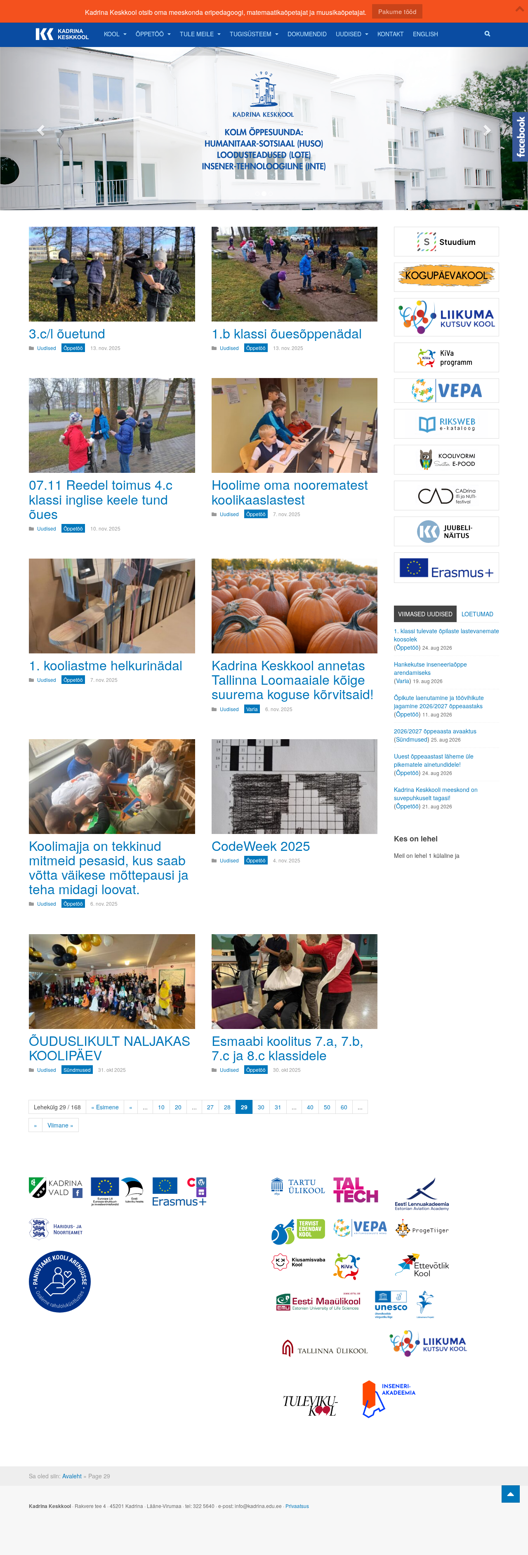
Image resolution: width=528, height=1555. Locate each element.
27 (210, 1107)
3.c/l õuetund (67, 332)
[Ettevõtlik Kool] (422, 1264)
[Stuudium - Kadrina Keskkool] (446, 241)
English (425, 34)
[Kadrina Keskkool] (62, 34)
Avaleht (72, 1476)
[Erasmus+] (446, 567)
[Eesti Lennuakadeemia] (422, 1194)
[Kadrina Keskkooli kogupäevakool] (446, 277)
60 (344, 1107)
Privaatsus (297, 1505)
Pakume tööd (397, 11)
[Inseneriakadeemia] (389, 1399)
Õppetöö (150, 34)
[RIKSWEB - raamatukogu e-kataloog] (446, 424)
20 (178, 1107)
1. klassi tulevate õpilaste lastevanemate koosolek (446, 635)
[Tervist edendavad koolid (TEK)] (298, 1232)
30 (261, 1107)
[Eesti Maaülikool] (317, 1301)
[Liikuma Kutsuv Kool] (428, 1343)
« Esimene (105, 1107)
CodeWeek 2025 (261, 845)
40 (310, 1107)
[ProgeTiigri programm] (422, 1228)
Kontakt (390, 34)
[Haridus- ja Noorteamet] (55, 1229)
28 (227, 1107)
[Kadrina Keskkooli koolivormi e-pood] (446, 459)
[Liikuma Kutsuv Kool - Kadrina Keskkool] (446, 317)
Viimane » (60, 1125)
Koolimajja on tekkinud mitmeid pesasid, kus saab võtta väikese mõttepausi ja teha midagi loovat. (109, 867)
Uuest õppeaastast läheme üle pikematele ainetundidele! (434, 760)
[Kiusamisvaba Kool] (298, 1262)
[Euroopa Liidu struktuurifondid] (117, 1191)
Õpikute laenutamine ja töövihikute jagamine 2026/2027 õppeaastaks (439, 701)
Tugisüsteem (250, 34)
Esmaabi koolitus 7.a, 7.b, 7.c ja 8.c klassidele (287, 1047)
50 (327, 1107)
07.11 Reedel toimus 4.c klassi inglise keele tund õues (100, 498)
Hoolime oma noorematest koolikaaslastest (290, 491)
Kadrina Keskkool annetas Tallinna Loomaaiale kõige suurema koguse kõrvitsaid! (293, 679)
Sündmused (411, 739)
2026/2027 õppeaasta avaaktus (435, 731)
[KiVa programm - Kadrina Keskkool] (446, 357)
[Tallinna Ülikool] (325, 1349)
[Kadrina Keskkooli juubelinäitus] (446, 531)
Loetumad (477, 614)
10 (161, 1107)
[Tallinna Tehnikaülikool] (360, 1190)
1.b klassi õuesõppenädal (287, 332)
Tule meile (197, 34)
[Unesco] (404, 1304)
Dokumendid (307, 34)
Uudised (348, 34)
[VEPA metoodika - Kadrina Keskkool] (446, 390)
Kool (112, 34)
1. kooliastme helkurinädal (105, 664)
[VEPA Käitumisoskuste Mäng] (360, 1228)
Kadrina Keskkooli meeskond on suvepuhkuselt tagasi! (436, 793)
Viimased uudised (425, 614)
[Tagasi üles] (511, 1494)
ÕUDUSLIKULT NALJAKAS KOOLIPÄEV (109, 1047)
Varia (402, 680)
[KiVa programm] (360, 1266)
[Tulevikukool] (310, 1405)
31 (278, 1107)
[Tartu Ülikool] (298, 1186)
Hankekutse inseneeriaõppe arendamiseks (430, 668)
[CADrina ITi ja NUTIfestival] (446, 495)
